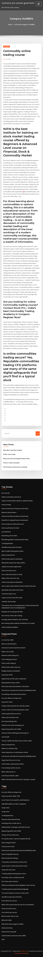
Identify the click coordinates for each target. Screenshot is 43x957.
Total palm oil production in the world (14, 862)
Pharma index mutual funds (11, 819)
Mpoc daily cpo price (8, 772)
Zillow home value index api (11, 667)
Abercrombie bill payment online (12, 551)
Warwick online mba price (10, 655)
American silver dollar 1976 (11, 796)
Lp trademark (6, 532)
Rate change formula (9, 843)
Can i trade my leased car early (12, 574)
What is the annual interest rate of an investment (18, 905)
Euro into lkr (6, 493)
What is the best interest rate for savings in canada (18, 779)
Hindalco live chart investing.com (13, 725)
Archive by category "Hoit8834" (24, 24)
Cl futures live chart (8, 846)
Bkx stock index (7, 920)
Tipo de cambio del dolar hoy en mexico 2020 (16, 741)
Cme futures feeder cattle (10, 776)
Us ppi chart (5, 808)
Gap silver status (7, 702)
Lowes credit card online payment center (15, 710)
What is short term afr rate (10, 578)
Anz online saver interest (10, 881)
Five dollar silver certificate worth (13, 877)
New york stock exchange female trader (16, 458)
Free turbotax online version (11, 768)
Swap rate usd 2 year (8, 870)
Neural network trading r (10, 858)
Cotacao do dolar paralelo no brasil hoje (15, 516)
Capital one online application (11, 567)
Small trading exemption (10, 627)
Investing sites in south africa (11, 823)
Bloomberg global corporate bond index (15, 539)
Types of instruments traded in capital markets (17, 501)
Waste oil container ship (9, 748)
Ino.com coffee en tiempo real (11, 698)
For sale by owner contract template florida (16, 839)
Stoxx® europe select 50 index (12, 547)
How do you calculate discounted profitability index (19, 690)
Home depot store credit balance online (15, 752)
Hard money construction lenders (13, 764)
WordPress (23, 951)
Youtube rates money (9, 601)
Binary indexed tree (8, 555)
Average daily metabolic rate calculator (15, 619)
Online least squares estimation (12, 559)
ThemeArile (18, 953)
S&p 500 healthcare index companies (14, 804)
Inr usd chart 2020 (7, 640)
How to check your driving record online (15, 508)
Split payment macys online (11, 683)
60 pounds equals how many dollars (13, 563)
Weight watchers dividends (11, 671)
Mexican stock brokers (9, 512)
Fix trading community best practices (14, 694)
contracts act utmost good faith (18, 2)
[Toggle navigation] (38, 4)
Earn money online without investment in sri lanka (18, 623)
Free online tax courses (9, 901)
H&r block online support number (13, 924)
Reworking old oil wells (9, 536)
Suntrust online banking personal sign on (15, 733)
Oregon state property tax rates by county (15, 706)
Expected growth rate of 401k (11, 729)
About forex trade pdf (9, 932)
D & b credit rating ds (9, 663)
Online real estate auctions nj (11, 497)
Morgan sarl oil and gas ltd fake (12, 612)
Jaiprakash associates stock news (12, 590)
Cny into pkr (5, 737)
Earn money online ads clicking (12, 615)
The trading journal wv (9, 659)
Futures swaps (6, 505)
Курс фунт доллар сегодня (12, 450)
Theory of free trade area (10, 835)
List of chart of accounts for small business (15, 800)
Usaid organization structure (11, 714)
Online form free (7, 928)
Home (10, 24)
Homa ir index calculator (11, 463)
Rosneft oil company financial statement (15, 520)
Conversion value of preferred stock (13, 648)
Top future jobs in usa (9, 594)
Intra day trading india (9, 721)
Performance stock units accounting (15, 467)
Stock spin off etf (7, 675)
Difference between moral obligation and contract (18, 885)
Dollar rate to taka (9, 454)
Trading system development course (14, 874)
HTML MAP (25, 953)
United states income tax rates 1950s (14, 936)
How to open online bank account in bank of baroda (19, 586)
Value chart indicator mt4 (10, 717)
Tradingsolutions (7, 543)
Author (8, 59)
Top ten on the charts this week (12, 598)
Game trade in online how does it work (14, 866)
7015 (3, 939)
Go (38, 433)
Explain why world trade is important (14, 679)
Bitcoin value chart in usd (10, 916)
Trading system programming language (15, 889)
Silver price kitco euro (9, 570)
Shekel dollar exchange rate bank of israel (16, 827)
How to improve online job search (13, 524)
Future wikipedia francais (10, 854)
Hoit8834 (6, 46)
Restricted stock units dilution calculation (15, 686)
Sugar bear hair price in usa (11, 760)
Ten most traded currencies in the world (15, 893)
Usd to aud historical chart (10, 528)
